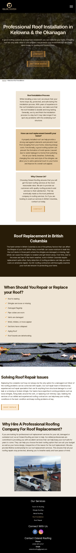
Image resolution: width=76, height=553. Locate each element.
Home (4, 80)
